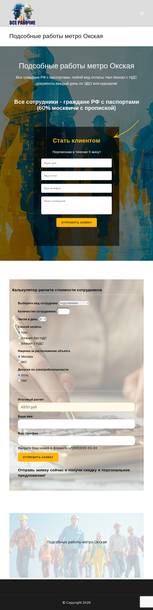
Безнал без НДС (34, 338)
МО (24, 362)
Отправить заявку (38, 457)
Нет (24, 380)
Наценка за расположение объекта (44, 351)
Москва (27, 356)
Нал (24, 332)
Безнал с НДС (32, 343)
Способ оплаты (29, 327)
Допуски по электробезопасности (43, 369)
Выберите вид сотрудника (38, 303)
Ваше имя (25, 416)
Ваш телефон (28, 433)
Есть (24, 375)
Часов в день (28, 319)
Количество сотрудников (37, 311)
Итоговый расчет (31, 399)
